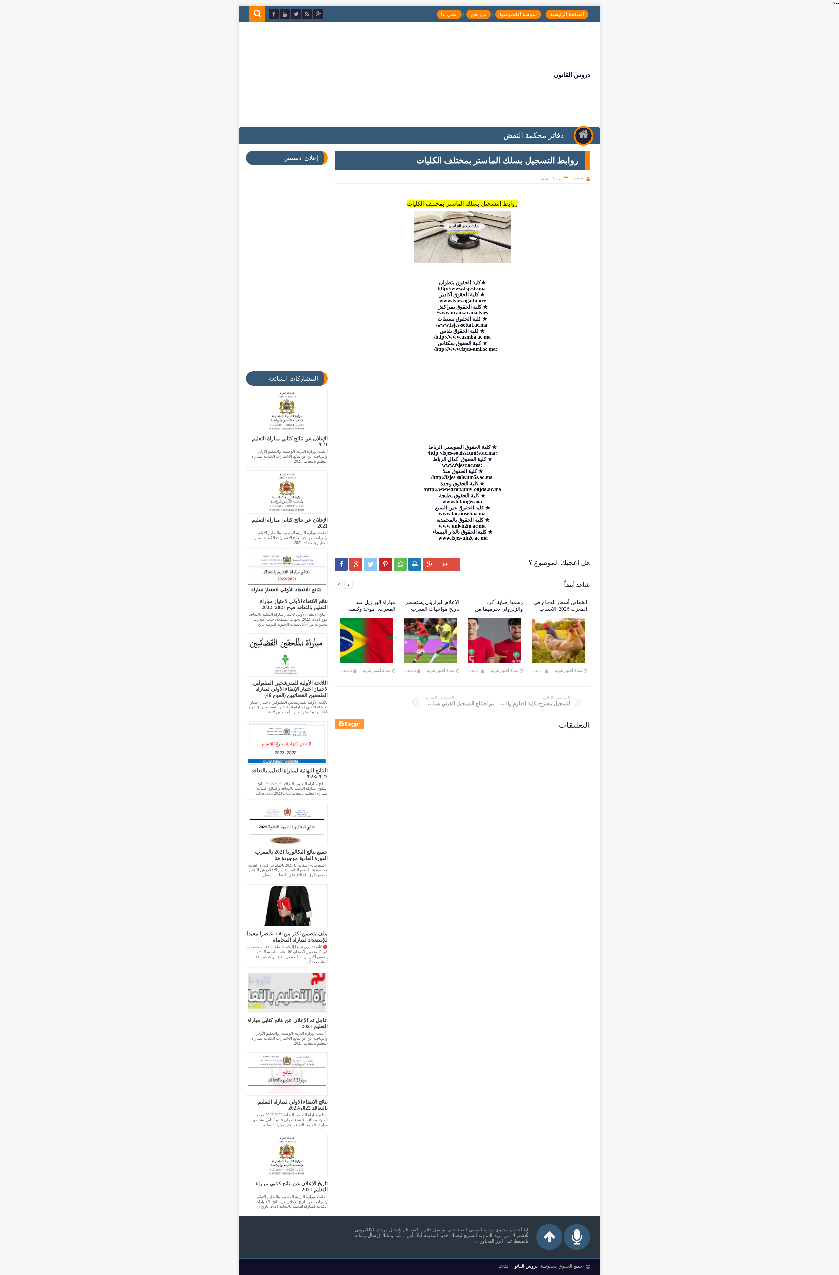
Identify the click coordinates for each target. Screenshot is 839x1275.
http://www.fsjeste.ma (462, 288)
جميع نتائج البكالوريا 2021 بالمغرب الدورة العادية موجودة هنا (291, 855)
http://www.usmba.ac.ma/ (462, 337)
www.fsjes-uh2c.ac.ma (462, 538)
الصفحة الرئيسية (567, 14)
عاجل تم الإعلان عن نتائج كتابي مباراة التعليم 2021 (287, 1023)
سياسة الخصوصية (518, 14)
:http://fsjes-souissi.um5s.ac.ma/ (462, 453)
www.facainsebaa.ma (462, 513)
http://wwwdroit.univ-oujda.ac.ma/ (462, 489)
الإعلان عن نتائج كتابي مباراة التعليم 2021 (290, 441)
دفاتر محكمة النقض (533, 135)
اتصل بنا (449, 14)
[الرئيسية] (583, 136)
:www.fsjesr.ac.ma (462, 465)
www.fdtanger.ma (462, 501)
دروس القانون (572, 74)
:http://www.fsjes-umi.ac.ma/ (465, 349)
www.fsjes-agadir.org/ (462, 300)
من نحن (478, 14)
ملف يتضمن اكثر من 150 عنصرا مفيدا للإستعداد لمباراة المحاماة (287, 937)
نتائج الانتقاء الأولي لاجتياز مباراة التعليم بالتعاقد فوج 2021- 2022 (294, 604)
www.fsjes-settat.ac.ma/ (462, 325)
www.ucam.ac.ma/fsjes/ (462, 312)
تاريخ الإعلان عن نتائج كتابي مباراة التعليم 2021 (292, 1186)
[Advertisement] (368, 75)
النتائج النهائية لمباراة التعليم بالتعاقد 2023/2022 (289, 773)
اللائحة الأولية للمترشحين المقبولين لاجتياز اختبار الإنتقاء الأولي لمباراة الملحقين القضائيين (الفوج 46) (290, 689)
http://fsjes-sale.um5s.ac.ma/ (462, 477)
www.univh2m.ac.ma (462, 525)
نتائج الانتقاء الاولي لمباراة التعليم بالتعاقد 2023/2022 (293, 1105)
